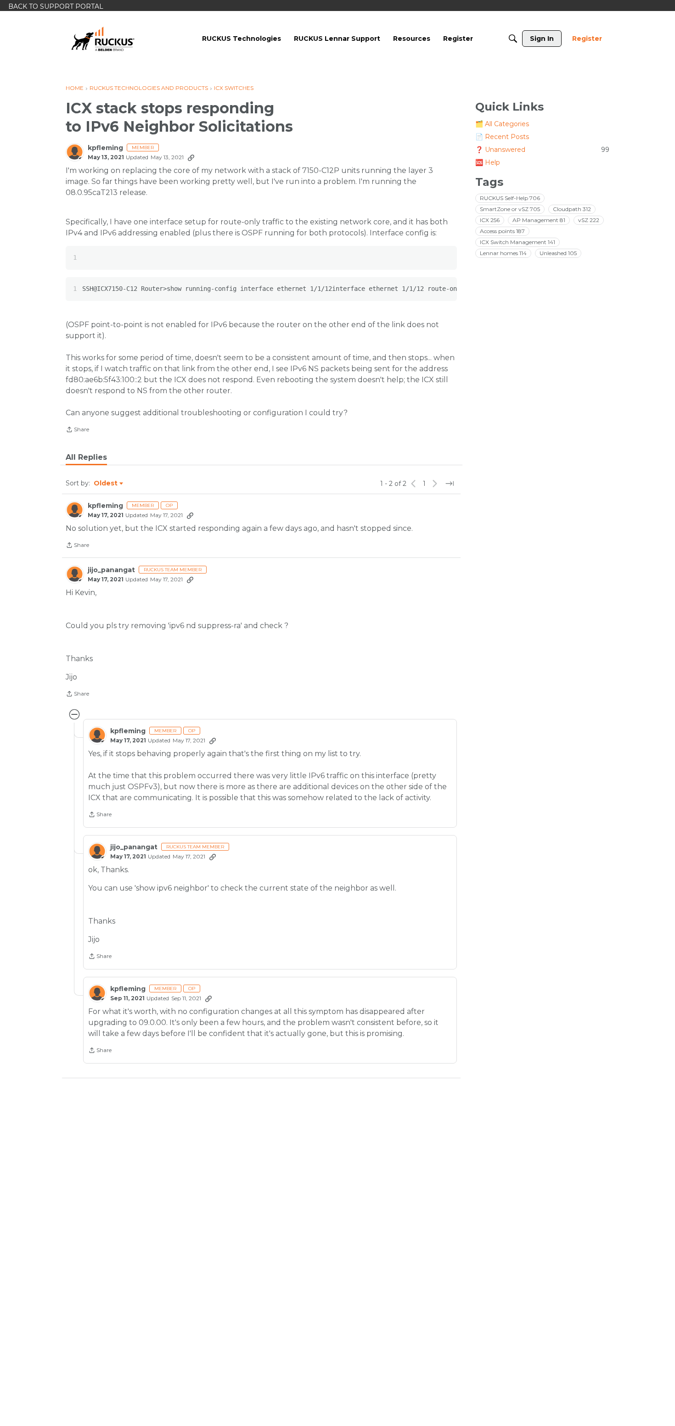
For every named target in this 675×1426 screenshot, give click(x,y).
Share (77, 430)
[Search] (513, 38)
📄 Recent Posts (502, 137)
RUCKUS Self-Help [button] (510, 198)
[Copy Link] (191, 157)
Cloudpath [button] (572, 209)
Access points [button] (502, 231)
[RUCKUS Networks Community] (103, 38)
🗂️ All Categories (502, 124)
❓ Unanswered (542, 149)
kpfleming (105, 148)
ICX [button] (490, 220)
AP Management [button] (538, 220)
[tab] (86, 457)
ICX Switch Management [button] (517, 242)
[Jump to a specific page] (449, 483)
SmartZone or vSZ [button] (510, 209)
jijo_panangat (111, 570)
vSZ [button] (588, 220)
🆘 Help (487, 162)
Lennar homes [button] (503, 253)
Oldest (106, 483)
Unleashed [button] (558, 253)
